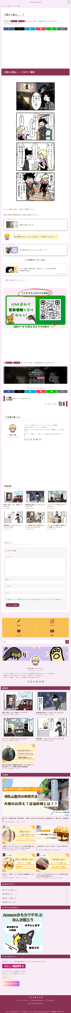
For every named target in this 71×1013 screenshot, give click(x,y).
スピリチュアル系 (32, 21)
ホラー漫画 (21, 21)
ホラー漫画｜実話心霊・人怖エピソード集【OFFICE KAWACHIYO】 (38, 270)
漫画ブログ (14, 21)
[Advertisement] (35, 48)
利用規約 (54, 1011)
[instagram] (31, 439)
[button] (9, 28)
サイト (7, 593)
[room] (34, 439)
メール (8, 586)
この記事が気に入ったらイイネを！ (15, 280)
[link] (25, 439)
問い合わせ (51, 1000)
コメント (9, 557)
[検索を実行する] (67, 642)
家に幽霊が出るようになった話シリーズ (47, 21)
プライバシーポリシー (23, 1000)
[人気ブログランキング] (10, 986)
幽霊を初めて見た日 (27, 225)
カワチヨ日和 (11, 890)
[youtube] (37, 439)
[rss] (39, 997)
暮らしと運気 (10, 898)
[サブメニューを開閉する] (67, 890)
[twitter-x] (28, 439)
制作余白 (9, 894)
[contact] (43, 682)
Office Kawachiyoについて (38, 1000)
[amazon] (40, 439)
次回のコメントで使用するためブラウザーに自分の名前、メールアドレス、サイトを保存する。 (35, 599)
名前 (7, 579)
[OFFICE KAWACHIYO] (35, 2)
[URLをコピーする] (62, 28)
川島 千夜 (12, 435)
